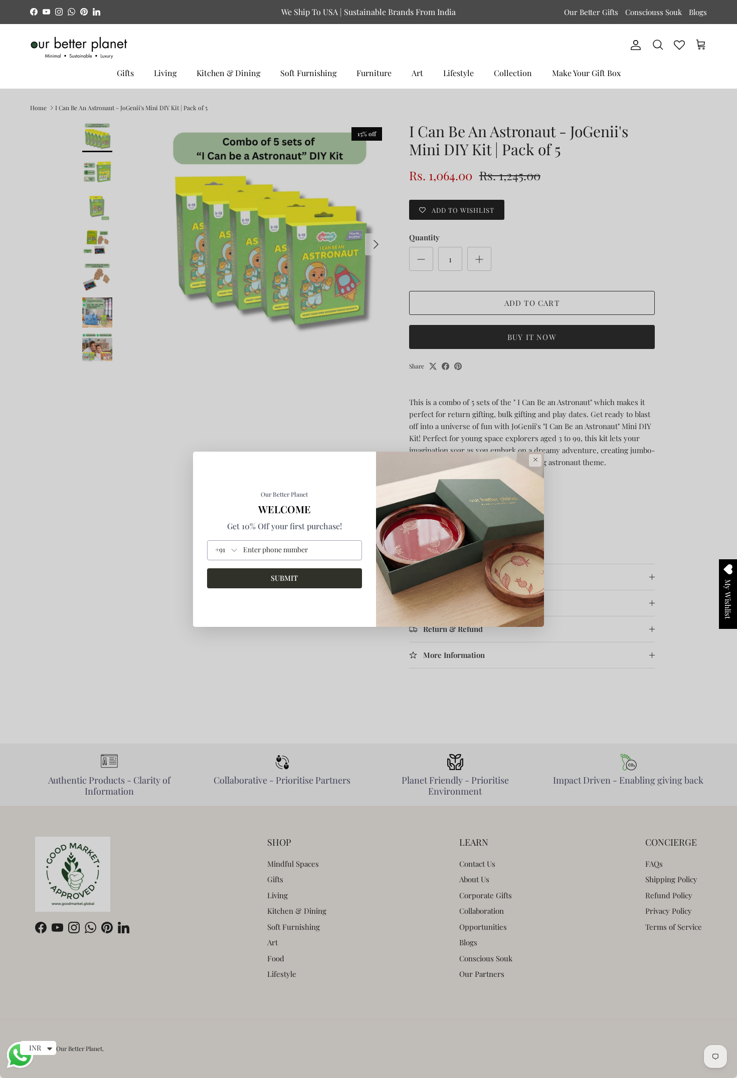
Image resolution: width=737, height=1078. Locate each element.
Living (165, 73)
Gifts (125, 73)
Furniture (374, 73)
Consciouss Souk (653, 12)
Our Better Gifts (591, 12)
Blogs (698, 12)
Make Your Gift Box (586, 73)
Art (417, 73)
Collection (513, 73)
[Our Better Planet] (79, 48)
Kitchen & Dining (228, 73)
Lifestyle (458, 73)
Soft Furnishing (308, 73)
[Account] (634, 45)
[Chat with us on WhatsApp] (20, 1067)
